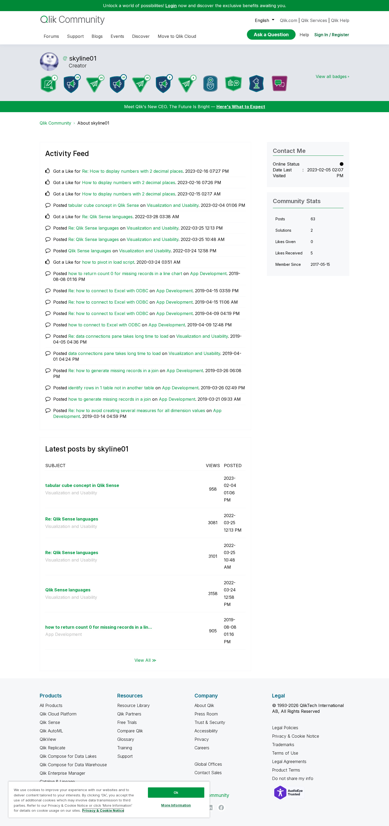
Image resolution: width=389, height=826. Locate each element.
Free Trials (127, 722)
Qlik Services (314, 20)
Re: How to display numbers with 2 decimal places (132, 171)
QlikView (48, 739)
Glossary (125, 739)
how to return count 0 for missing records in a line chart (125, 273)
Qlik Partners (129, 714)
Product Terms (286, 770)
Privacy (202, 739)
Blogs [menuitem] (97, 36)
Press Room (206, 714)
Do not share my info (293, 778)
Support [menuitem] (75, 36)
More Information (176, 805)
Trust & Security (210, 722)
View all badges (331, 76)
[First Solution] (256, 83)
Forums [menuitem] (51, 36)
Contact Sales (208, 772)
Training (124, 747)
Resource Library (133, 705)
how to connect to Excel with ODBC (104, 324)
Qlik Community (55, 123)
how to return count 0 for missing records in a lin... (98, 627)
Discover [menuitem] (141, 36)
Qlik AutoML (51, 730)
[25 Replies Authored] (95, 83)
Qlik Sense (50, 722)
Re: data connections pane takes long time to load (118, 336)
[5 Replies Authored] (187, 83)
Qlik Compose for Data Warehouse (73, 764)
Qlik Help (340, 20)
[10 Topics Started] (118, 83)
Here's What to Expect (240, 106)
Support (125, 756)
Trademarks (283, 744)
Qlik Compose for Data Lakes (68, 756)
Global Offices (208, 764)
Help (304, 34)
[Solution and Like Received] (233, 83)
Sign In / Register (331, 34)
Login (171, 5)
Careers (202, 747)
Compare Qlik (130, 730)
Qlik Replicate (52, 747)
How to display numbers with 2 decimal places (128, 182)
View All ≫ (145, 660)
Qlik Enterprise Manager (62, 773)
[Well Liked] (210, 83)
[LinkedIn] (210, 807)
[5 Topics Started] (164, 83)
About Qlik (204, 705)
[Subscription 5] (49, 83)
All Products (51, 705)
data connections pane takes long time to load (114, 353)
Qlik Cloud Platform (58, 714)
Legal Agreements (289, 761)
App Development (208, 273)
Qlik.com (288, 20)
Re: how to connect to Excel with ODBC (108, 290)
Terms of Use (285, 753)
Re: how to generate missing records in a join (113, 370)
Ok (176, 792)
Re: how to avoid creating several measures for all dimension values (136, 410)
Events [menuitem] (117, 36)
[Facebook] (221, 807)
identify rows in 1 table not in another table (111, 387)
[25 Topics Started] (72, 83)
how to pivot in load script (108, 262)
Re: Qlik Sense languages (107, 216)
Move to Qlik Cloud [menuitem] (177, 36)
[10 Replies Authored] (141, 83)
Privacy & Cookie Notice (295, 736)
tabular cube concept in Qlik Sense (103, 205)
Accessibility (206, 730)
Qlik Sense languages (89, 250)
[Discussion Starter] (279, 83)
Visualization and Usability (172, 205)
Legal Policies (285, 727)
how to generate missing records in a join (109, 399)
